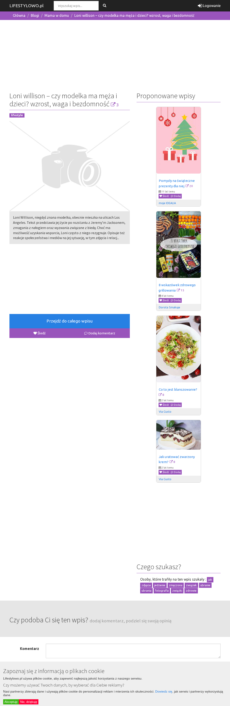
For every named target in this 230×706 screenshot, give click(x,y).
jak (210, 579)
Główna (19, 15)
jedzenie (159, 585)
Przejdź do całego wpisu (69, 320)
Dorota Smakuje (169, 307)
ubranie (205, 585)
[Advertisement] (115, 55)
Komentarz (29, 649)
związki (177, 590)
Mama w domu (56, 15)
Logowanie (211, 6)
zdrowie (191, 590)
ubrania (146, 590)
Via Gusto (165, 411)
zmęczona (175, 585)
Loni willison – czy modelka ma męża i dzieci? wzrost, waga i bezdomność (134, 15)
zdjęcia (146, 585)
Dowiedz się (163, 691)
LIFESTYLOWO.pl (26, 5)
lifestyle (17, 115)
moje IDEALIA (167, 203)
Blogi (35, 15)
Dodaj (177, 196)
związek (191, 585)
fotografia (162, 590)
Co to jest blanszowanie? (178, 389)
